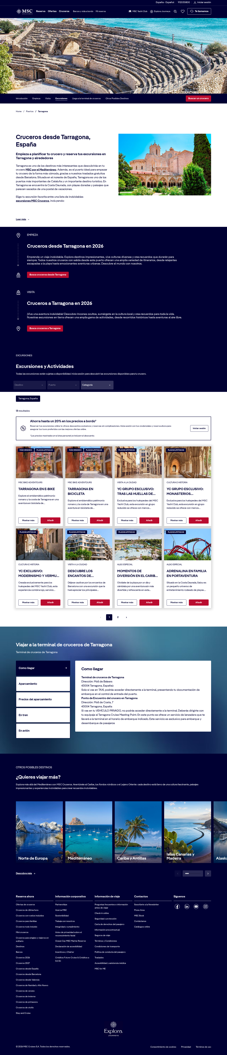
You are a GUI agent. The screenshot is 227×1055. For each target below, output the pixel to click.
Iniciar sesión (199, 428)
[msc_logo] (24, 11)
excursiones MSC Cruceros (32, 201)
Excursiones (61, 98)
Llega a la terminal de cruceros (86, 98)
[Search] (175, 11)
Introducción (21, 98)
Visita (47, 98)
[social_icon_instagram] (205, 906)
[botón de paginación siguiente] (126, 617)
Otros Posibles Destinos (117, 98)
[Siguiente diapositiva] (208, 873)
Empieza (36, 98)
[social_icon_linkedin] (187, 906)
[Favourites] (182, 11)
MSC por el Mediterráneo (41, 169)
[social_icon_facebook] (177, 906)
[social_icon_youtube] (196, 906)
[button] (97, 385)
